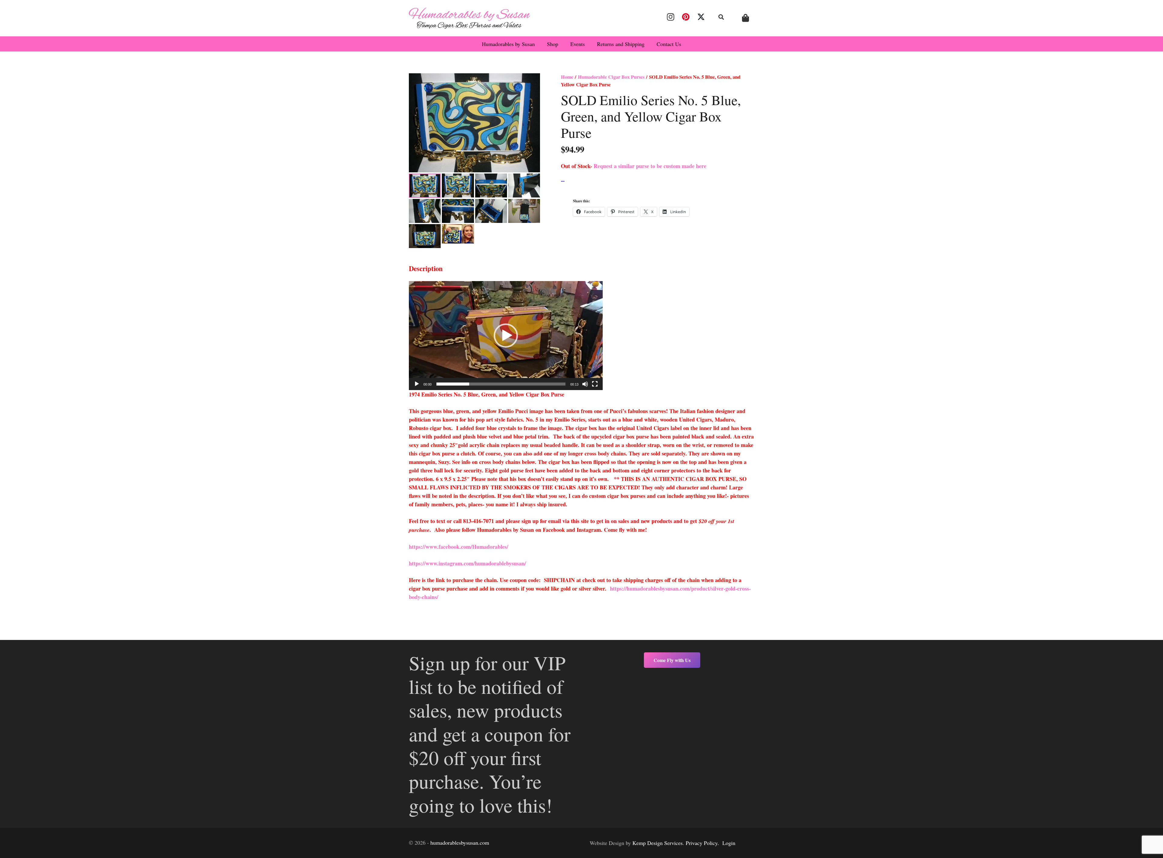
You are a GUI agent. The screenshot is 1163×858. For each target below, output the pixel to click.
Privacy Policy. (702, 842)
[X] (701, 17)
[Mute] (585, 384)
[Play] (417, 384)
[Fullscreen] (595, 384)
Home (567, 77)
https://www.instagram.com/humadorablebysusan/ (467, 563)
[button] (721, 17)
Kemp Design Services (657, 842)
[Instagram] (670, 17)
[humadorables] (469, 18)
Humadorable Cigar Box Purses (611, 77)
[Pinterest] (685, 17)
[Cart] (745, 18)
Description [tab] (426, 268)
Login (728, 842)
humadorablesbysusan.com (459, 842)
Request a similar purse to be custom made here (650, 166)
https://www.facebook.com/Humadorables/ (459, 547)
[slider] (500, 384)
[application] (506, 335)
